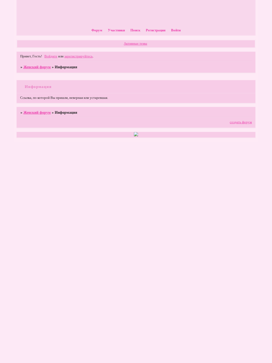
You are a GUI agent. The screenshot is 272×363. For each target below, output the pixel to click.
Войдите (50, 56)
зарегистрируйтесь (78, 56)
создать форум (241, 122)
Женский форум (37, 67)
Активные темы (135, 43)
